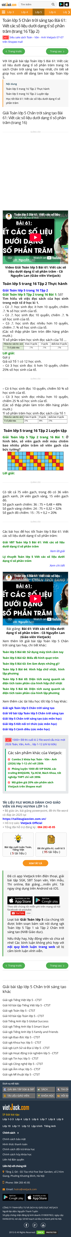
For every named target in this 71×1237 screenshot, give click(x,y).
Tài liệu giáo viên (18, 1095)
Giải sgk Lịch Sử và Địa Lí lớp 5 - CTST (26, 1048)
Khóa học (47, 1095)
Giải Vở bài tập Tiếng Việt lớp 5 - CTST (26, 1005)
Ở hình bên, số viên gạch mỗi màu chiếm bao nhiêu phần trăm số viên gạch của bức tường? (35, 443)
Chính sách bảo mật (14, 1139)
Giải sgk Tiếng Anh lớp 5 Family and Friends (30, 1032)
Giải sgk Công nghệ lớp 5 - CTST (23, 1064)
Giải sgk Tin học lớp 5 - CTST (20, 1058)
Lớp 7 (43, 1119)
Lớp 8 (51, 1119)
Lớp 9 (60, 1119)
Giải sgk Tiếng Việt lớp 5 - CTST (22, 1000)
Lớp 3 (10, 12)
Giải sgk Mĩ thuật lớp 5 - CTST (21, 1074)
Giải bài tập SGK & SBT (20, 1089)
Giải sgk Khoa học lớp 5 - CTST (22, 1042)
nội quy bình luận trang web (31, 947)
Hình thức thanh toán (15, 1144)
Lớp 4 (24, 12)
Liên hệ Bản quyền (13, 1159)
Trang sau (56, 51)
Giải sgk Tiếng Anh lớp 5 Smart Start (26, 1026)
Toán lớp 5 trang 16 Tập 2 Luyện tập (27, 93)
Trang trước (15, 51)
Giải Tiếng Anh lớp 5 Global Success (25, 1021)
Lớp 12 (26, 1126)
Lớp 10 (7, 1126)
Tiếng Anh (50, 1126)
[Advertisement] (35, 172)
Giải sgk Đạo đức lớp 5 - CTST (21, 1037)
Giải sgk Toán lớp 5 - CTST (19, 1010)
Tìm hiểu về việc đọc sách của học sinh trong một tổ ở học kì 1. (35, 300)
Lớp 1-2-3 (8, 1119)
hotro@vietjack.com (25, 1189)
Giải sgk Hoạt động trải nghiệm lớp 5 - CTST (30, 1053)
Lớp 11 (16, 1126)
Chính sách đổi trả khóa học (19, 1149)
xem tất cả (35, 863)
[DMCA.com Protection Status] (49, 1232)
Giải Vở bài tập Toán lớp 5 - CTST (23, 1016)
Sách (44, 1089)
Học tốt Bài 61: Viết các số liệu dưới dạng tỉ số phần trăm (33, 101)
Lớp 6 (52, 12)
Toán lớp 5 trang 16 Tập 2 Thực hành (27, 88)
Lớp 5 (38, 12)
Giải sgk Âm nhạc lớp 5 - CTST (21, 1069)
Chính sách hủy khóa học (17, 1154)
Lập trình (37, 1126)
